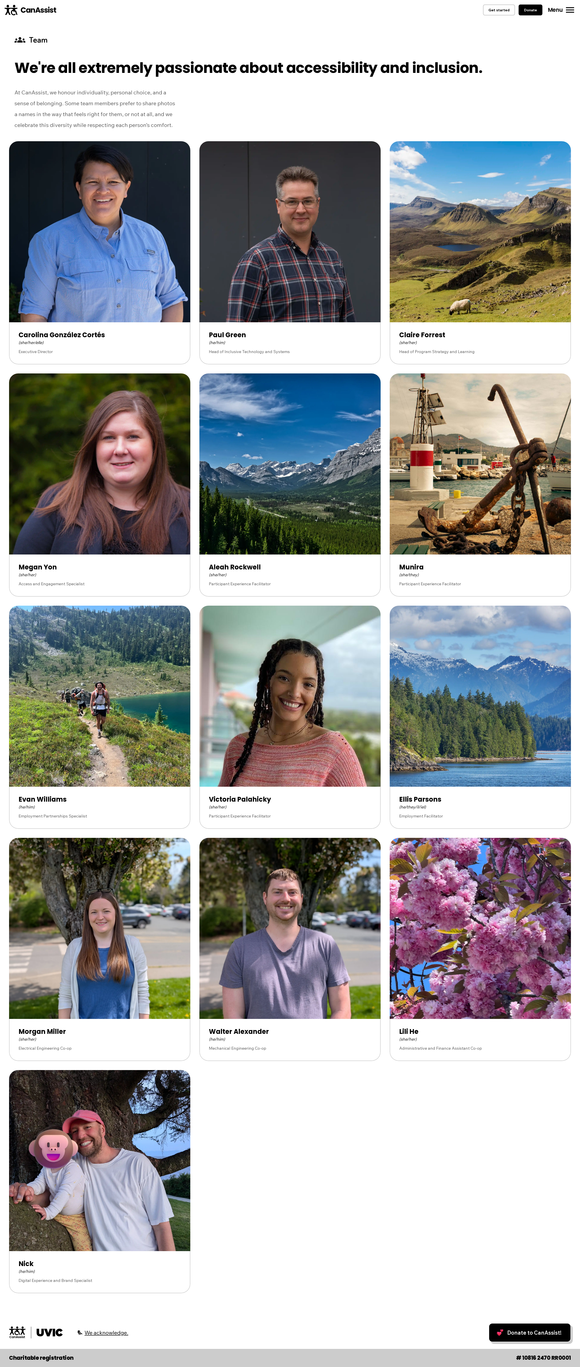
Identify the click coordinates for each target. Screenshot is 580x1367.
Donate (530, 10)
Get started (499, 10)
